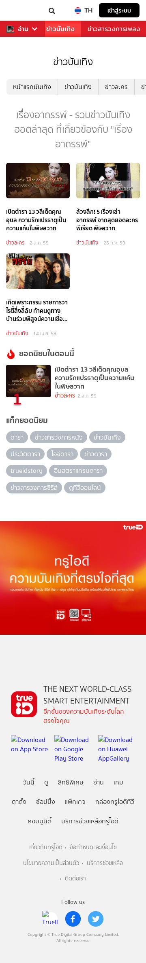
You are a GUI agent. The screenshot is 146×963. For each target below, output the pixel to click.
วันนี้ (28, 782)
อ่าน (23, 29)
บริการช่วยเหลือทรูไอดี (89, 821)
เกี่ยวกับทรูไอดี (45, 847)
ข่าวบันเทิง (60, 29)
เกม (118, 782)
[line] (50, 919)
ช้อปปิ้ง (45, 801)
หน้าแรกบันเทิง (32, 86)
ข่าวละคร (116, 86)
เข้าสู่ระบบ (119, 10)
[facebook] (73, 919)
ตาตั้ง (19, 801)
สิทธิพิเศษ (71, 782)
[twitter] (96, 919)
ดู (46, 782)
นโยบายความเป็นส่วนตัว (51, 863)
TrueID (22, 10)
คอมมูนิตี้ (40, 821)
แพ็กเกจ (75, 801)
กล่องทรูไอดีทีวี (114, 801)
